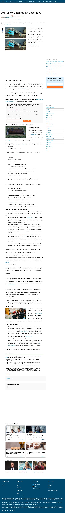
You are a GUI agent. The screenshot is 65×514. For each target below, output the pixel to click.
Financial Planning (28, 1)
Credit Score (49, 117)
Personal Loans (50, 140)
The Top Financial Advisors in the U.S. (54, 66)
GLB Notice (49, 488)
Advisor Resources (50, 107)
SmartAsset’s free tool (25, 331)
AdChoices (49, 487)
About (18, 485)
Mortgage (12, 1)
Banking (34, 1)
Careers (3, 485)
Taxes (16, 1)
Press (18, 493)
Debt (48, 121)
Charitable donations (12, 202)
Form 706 (8, 140)
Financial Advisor (50, 126)
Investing (39, 1)
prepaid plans (29, 217)
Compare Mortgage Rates (52, 74)
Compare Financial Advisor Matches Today (55, 61)
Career (48, 111)
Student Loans (50, 148)
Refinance (49, 142)
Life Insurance (49, 134)
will (7, 267)
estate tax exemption (35, 298)
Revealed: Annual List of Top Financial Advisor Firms (10, 472)
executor (7, 262)
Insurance (49, 130)
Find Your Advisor (27, 120)
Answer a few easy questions (13, 109)
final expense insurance (21, 144)
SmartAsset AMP (20, 490)
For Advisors (45, 1)
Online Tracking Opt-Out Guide (53, 490)
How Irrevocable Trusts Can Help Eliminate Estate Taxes (38, 472)
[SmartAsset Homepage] (5, 1)
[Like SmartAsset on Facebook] (33, 484)
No (8, 387)
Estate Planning (50, 124)
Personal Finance (50, 138)
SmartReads (51, 1)
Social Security (23, 88)
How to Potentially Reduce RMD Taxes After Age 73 (25, 472)
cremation (15, 155)
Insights (48, 128)
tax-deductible (39, 313)
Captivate (18, 488)
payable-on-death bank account (26, 234)
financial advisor (32, 45)
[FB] (2, 31)
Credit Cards (49, 115)
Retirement (21, 1)
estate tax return (11, 284)
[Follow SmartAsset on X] (33, 486)
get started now (29, 336)
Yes (8, 386)
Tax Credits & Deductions (12, 10)
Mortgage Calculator (51, 71)
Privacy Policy (50, 485)
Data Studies (49, 119)
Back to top (7, 373)
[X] (2, 29)
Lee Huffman (9, 378)
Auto (48, 109)
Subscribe (55, 86)
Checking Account (50, 113)
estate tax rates (33, 134)
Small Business (50, 146)
